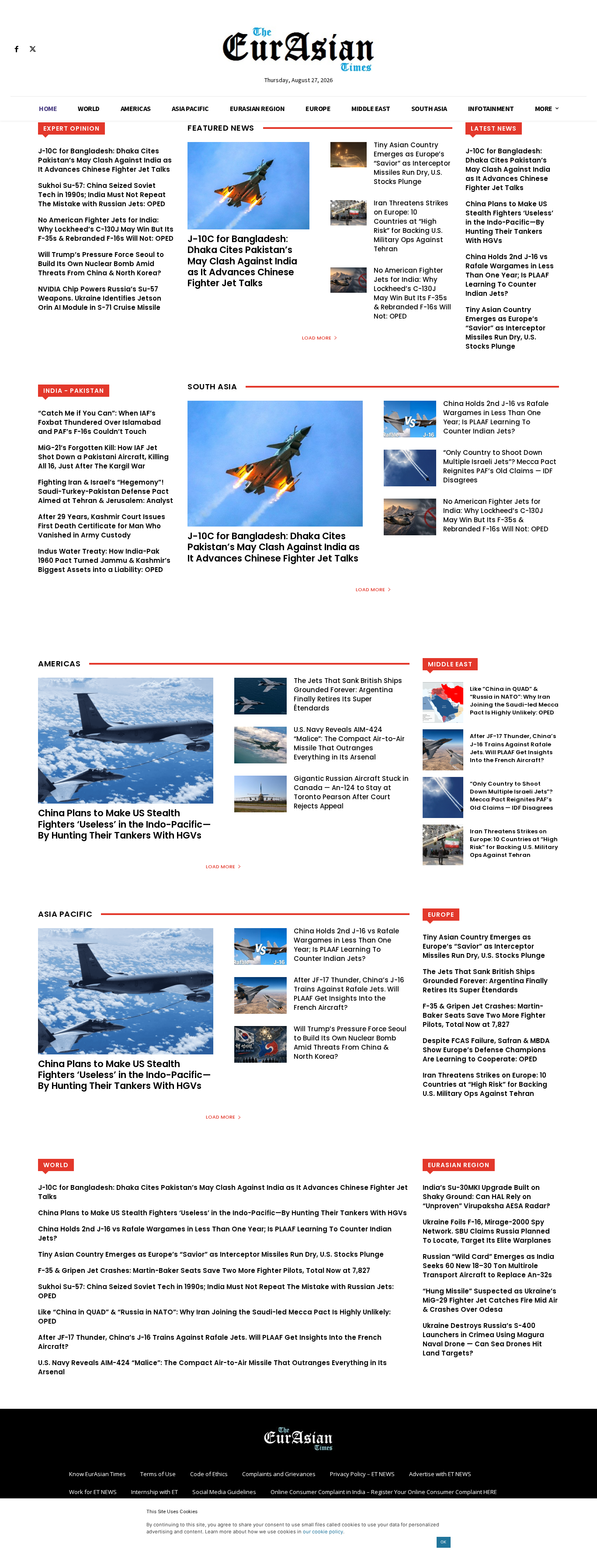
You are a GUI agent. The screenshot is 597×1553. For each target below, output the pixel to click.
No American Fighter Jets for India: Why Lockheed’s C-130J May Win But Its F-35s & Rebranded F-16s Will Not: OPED (106, 229)
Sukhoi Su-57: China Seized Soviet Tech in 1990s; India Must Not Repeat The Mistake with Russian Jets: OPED (102, 194)
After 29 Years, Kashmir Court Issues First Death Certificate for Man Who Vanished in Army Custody (101, 526)
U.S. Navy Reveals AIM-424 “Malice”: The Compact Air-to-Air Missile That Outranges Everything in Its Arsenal (349, 743)
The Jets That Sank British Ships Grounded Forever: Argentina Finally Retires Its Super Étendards (348, 694)
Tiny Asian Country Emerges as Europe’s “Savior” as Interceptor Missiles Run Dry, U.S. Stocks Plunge (412, 163)
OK (443, 1541)
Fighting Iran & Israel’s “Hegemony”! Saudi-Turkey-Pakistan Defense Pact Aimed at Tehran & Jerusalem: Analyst (105, 491)
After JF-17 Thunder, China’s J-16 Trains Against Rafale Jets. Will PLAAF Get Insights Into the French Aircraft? (513, 748)
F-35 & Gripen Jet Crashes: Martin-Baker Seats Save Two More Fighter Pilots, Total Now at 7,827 (484, 1015)
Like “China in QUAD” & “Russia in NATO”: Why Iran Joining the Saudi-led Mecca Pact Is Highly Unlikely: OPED (514, 701)
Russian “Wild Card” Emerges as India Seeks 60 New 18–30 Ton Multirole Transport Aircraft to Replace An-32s (488, 1265)
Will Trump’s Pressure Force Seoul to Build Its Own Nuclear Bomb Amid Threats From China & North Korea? (101, 263)
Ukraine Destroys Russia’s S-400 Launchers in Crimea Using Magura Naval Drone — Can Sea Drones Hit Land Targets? (483, 1339)
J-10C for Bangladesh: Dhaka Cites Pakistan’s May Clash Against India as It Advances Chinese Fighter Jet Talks (105, 160)
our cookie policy (323, 1532)
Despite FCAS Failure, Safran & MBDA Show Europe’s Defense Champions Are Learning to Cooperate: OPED (486, 1050)
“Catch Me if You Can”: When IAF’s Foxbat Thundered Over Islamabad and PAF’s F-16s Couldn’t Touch (99, 422)
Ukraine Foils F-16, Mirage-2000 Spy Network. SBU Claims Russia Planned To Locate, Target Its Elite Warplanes (487, 1231)
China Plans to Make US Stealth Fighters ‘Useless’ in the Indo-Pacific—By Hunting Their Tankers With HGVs (509, 222)
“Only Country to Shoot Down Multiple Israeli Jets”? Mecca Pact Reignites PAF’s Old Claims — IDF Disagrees (499, 466)
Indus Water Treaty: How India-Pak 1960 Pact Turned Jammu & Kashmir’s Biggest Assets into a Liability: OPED (104, 560)
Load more (316, 337)
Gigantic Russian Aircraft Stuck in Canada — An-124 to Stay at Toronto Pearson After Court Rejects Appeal (351, 792)
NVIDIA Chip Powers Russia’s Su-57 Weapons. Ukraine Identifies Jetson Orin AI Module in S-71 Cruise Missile (99, 298)
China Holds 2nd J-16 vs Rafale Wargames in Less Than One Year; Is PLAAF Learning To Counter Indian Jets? (509, 275)
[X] (32, 49)
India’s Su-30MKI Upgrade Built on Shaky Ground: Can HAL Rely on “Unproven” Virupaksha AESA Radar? (486, 1196)
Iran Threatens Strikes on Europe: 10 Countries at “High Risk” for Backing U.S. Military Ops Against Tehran (411, 225)
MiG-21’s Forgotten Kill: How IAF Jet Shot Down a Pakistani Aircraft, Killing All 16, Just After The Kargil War (103, 457)
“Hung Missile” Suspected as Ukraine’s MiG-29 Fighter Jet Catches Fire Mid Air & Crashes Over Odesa (490, 1300)
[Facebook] (16, 49)
